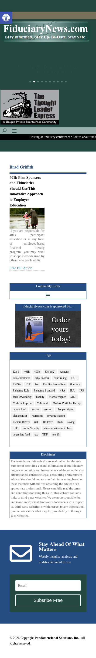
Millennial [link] (42, 403)
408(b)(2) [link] (50, 371)
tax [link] (36, 434)
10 (66, 81)
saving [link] (71, 422)
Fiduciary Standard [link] (44, 390)
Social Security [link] (31, 428)
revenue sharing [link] (56, 415)
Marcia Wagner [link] (57, 396)
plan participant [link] (65, 409)
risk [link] (36, 422)
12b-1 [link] (16, 371)
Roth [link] (60, 422)
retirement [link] (37, 415)
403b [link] (37, 371)
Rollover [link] (48, 422)
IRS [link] (81, 390)
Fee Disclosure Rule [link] (54, 384)
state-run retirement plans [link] (58, 428)
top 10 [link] (55, 434)
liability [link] (40, 396)
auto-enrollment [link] (21, 378)
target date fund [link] (21, 434)
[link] (6, 18)
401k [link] (27, 371)
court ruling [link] (60, 378)
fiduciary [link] (75, 384)
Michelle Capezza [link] (22, 403)
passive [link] (35, 409)
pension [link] (48, 409)
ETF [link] (28, 384)
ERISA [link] (17, 384)
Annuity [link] (64, 371)
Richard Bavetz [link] (21, 422)
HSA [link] (62, 390)
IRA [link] (72, 390)
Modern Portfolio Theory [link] (67, 403)
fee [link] (36, 384)
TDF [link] (45, 434)
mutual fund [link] (19, 409)
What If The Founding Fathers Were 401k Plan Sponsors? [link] (48, 67)
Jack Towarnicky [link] (22, 396)
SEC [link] (15, 428)
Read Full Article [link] (21, 268)
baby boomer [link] (42, 378)
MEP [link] (73, 396)
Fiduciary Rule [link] (21, 390)
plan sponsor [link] (20, 415)
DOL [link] (74, 378)
